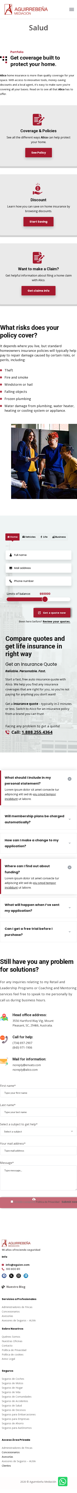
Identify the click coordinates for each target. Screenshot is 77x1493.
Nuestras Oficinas (12, 1341)
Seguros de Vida (11, 1392)
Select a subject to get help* (19, 1124)
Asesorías (7, 1316)
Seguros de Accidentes (15, 1401)
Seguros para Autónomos (17, 1427)
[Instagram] (18, 1276)
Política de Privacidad (47, 1201)
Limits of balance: (19, 594)
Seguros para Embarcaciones (19, 1414)
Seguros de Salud (12, 1405)
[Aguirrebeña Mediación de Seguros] (26, 9)
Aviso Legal (8, 1358)
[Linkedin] (26, 1276)
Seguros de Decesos (14, 1410)
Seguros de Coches (13, 1378)
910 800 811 (13, 1269)
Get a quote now (54, 612)
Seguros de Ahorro (13, 1423)
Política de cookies (12, 1354)
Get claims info (38, 291)
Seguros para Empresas (15, 1419)
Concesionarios (11, 1311)
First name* (8, 1086)
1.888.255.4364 (37, 732)
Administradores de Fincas (17, 1307)
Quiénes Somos (11, 1336)
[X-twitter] (11, 1276)
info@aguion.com (18, 1265)
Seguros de (9, 1383)
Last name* (8, 1105)
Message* (7, 1163)
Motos (19, 1383)
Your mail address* (13, 1143)
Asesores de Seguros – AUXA (19, 1320)
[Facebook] (4, 1276)
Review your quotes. (56, 621)
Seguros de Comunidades (17, 1396)
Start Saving (38, 222)
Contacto (7, 1345)
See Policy (38, 152)
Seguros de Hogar (12, 1387)
